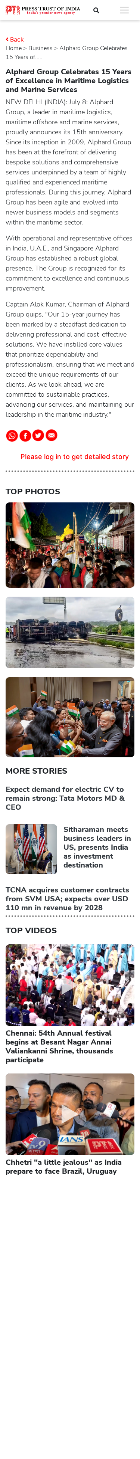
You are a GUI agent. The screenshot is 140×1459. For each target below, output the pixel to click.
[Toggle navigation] (124, 10)
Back (17, 39)
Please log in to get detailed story (75, 456)
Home (14, 48)
